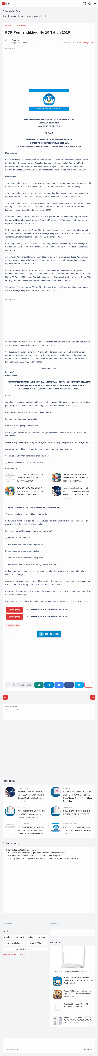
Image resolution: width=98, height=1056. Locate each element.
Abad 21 (7, 937)
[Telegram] (49, 684)
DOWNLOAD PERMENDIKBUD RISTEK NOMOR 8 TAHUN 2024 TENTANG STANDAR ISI (30, 491)
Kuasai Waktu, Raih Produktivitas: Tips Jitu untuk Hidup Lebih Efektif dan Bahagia (77, 993)
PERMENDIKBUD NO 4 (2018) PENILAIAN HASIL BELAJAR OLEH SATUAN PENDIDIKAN (30, 830)
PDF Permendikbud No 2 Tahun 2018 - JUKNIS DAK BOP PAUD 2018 (77, 830)
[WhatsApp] (39, 684)
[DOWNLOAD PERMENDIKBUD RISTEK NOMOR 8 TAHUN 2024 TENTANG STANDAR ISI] (10, 495)
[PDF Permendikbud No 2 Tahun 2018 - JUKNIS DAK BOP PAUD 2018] (55, 831)
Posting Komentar (24, 685)
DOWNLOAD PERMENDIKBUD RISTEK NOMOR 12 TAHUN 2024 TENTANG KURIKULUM (76, 477)
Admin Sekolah (13, 943)
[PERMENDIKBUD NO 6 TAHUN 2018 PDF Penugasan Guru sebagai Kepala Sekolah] (10, 815)
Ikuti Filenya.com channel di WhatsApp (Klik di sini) (24, 16)
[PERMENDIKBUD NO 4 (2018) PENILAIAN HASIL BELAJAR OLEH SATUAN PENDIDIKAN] (10, 831)
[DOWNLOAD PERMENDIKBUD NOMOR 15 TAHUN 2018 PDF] (55, 815)
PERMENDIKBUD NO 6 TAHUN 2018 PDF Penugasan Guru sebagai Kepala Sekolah (31, 814)
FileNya (9, 3)
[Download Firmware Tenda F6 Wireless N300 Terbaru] (57, 1011)
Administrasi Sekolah (25, 949)
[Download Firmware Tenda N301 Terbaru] (72, 967)
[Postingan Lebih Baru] (92, 697)
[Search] (89, 3)
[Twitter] (79, 684)
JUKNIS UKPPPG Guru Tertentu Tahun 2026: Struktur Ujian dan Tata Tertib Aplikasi (78, 980)
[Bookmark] (8, 685)
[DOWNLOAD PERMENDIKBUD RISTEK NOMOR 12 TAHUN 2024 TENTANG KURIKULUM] (56, 481)
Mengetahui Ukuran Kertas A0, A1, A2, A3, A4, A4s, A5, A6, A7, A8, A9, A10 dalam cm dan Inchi (78, 1020)
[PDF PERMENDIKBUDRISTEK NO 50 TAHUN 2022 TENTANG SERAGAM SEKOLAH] (10, 481)
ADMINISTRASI (36, 943)
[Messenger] (59, 684)
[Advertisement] (49, 68)
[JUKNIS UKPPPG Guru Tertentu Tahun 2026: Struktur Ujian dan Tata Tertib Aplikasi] (57, 985)
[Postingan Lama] (5, 697)
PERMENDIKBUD (13, 625)
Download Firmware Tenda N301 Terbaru (70, 971)
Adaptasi (20, 937)
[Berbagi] (88, 684)
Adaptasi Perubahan (37, 937)
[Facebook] (69, 684)
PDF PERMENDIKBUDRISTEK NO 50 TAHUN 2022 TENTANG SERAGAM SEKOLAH (30, 477)
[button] (85, 42)
